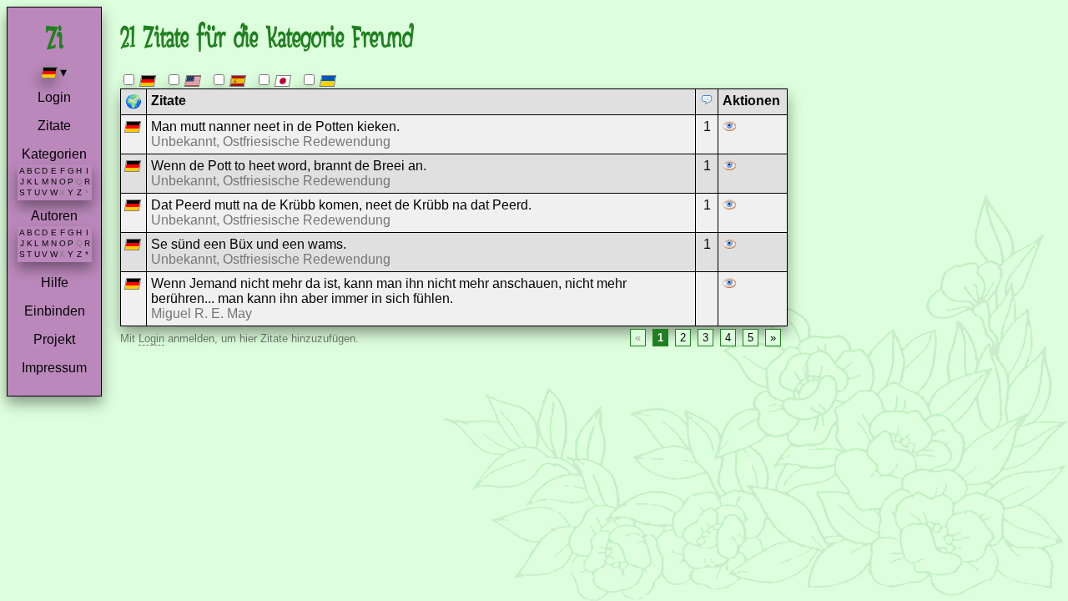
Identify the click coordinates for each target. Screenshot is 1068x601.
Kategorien (54, 154)
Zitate (54, 126)
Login (54, 97)
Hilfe (54, 282)
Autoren (54, 216)
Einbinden (54, 311)
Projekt (54, 339)
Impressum (54, 368)
